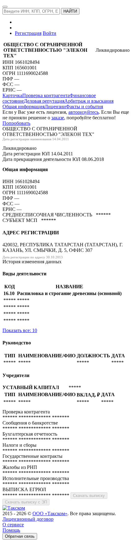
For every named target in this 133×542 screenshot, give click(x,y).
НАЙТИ (70, 11)
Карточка (12, 95)
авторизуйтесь (83, 112)
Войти (49, 33)
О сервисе (13, 524)
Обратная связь (20, 536)
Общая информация (23, 106)
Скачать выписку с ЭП (26, 502)
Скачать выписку (89, 495)
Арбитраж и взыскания (89, 101)
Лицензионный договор (28, 519)
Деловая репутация (44, 101)
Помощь (11, 530)
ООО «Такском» (49, 513)
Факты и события (84, 106)
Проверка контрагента (46, 95)
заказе (57, 117)
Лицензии (55, 106)
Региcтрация (28, 33)
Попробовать (16, 123)
